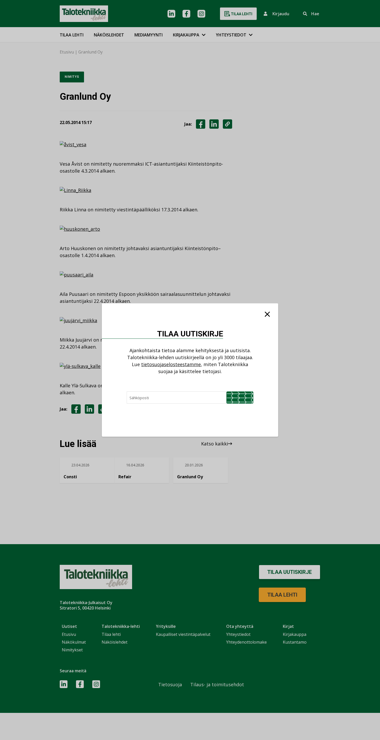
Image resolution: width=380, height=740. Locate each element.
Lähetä (239, 397)
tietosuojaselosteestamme (171, 364)
